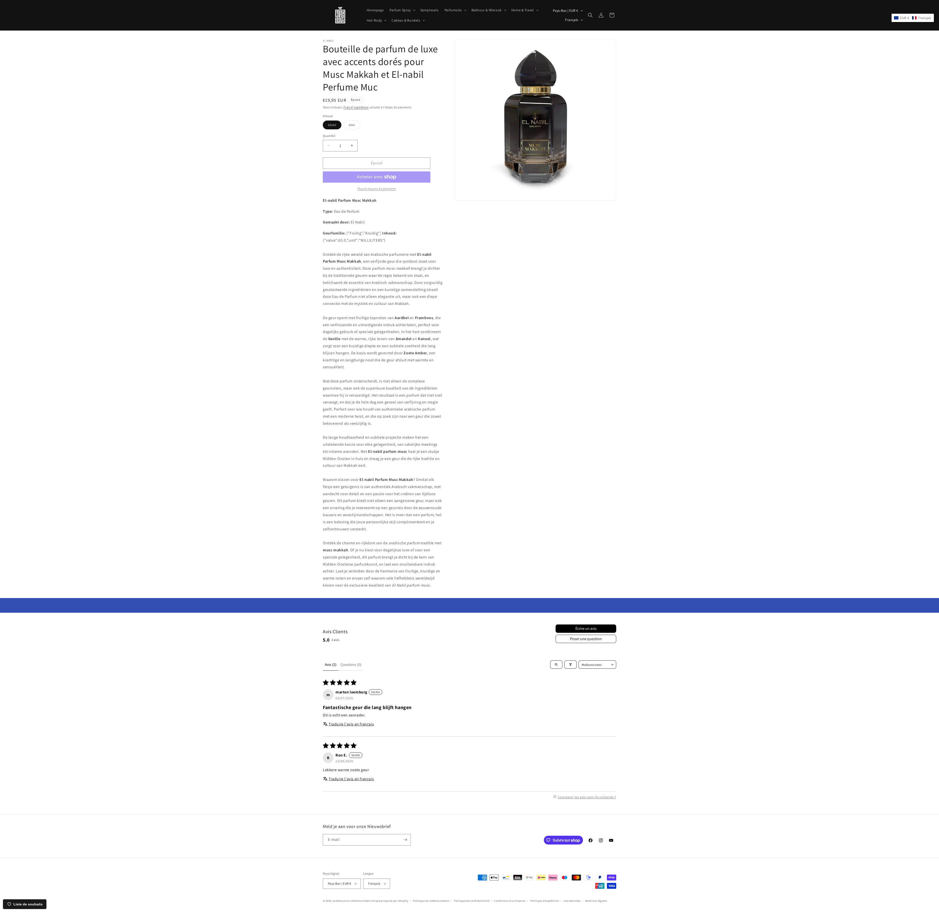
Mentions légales (596, 900)
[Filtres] (570, 664)
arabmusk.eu (341, 900)
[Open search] (556, 664)
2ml (354, 125)
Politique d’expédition (544, 900)
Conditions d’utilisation (509, 900)
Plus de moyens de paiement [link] (377, 188)
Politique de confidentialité (472, 900)
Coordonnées (572, 900)
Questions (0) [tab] (350, 665)
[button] (402, 10)
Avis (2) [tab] (330, 665)
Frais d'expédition (356, 107)
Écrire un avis (586, 628)
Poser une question (586, 638)
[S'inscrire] (405, 839)
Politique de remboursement (431, 900)
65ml (334, 125)
